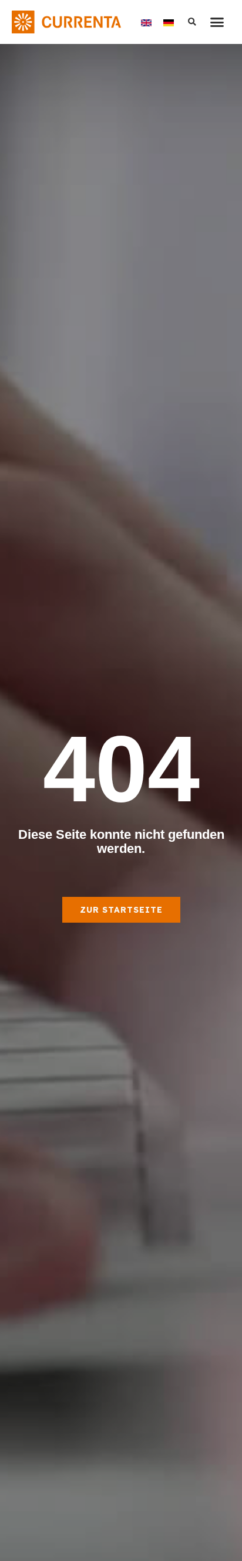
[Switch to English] (146, 22)
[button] (217, 22)
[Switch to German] (168, 22)
